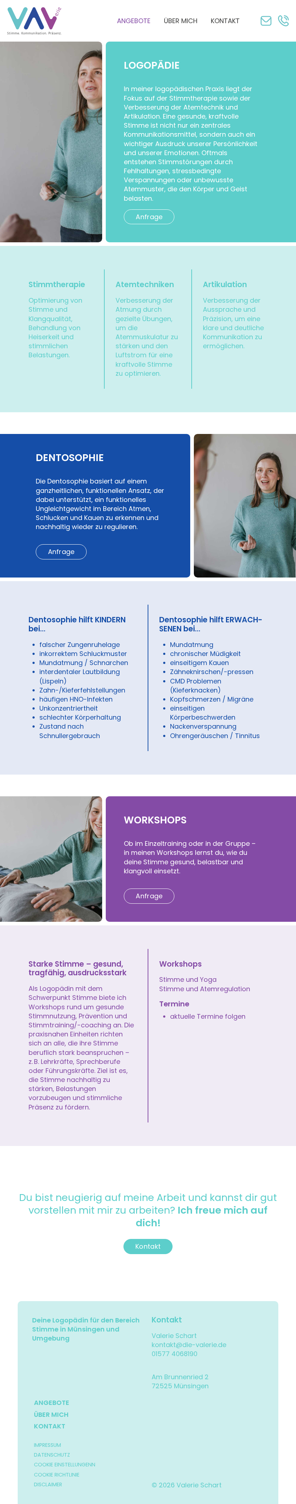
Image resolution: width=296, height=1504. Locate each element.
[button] (266, 21)
